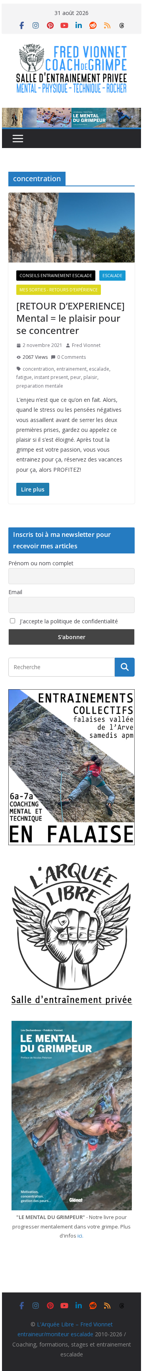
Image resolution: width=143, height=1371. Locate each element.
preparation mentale (39, 386)
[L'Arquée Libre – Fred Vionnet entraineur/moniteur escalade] (71, 113)
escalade (99, 369)
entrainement (71, 369)
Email (15, 592)
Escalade (112, 275)
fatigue (24, 377)
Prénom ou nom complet (40, 563)
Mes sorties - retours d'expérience (58, 290)
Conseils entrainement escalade (55, 275)
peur (75, 377)
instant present (51, 377)
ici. (80, 1235)
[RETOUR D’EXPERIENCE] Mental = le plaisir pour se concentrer (70, 318)
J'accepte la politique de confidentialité (68, 621)
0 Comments (71, 357)
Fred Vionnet (86, 345)
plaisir (90, 377)
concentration (38, 369)
